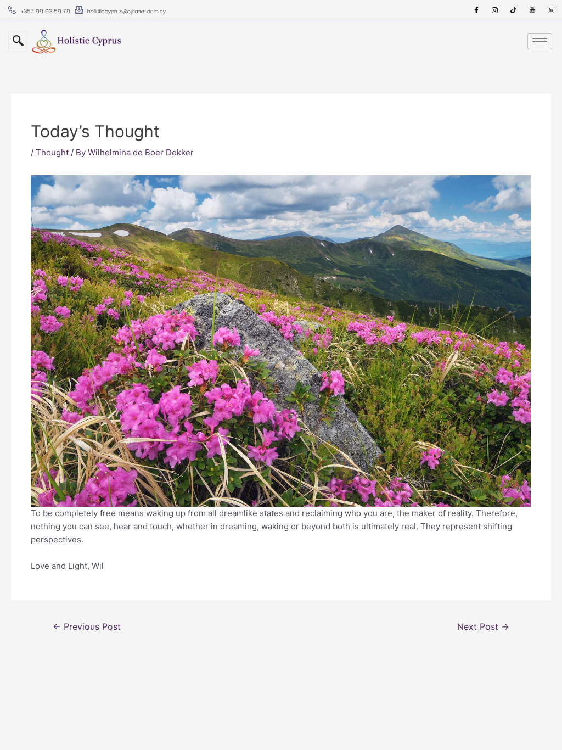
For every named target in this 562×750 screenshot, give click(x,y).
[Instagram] (495, 10)
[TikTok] (513, 10)
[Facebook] (476, 10)
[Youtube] (532, 10)
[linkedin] (551, 10)
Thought (52, 152)
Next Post (483, 627)
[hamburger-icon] (539, 41)
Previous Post (87, 627)
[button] (17, 41)
